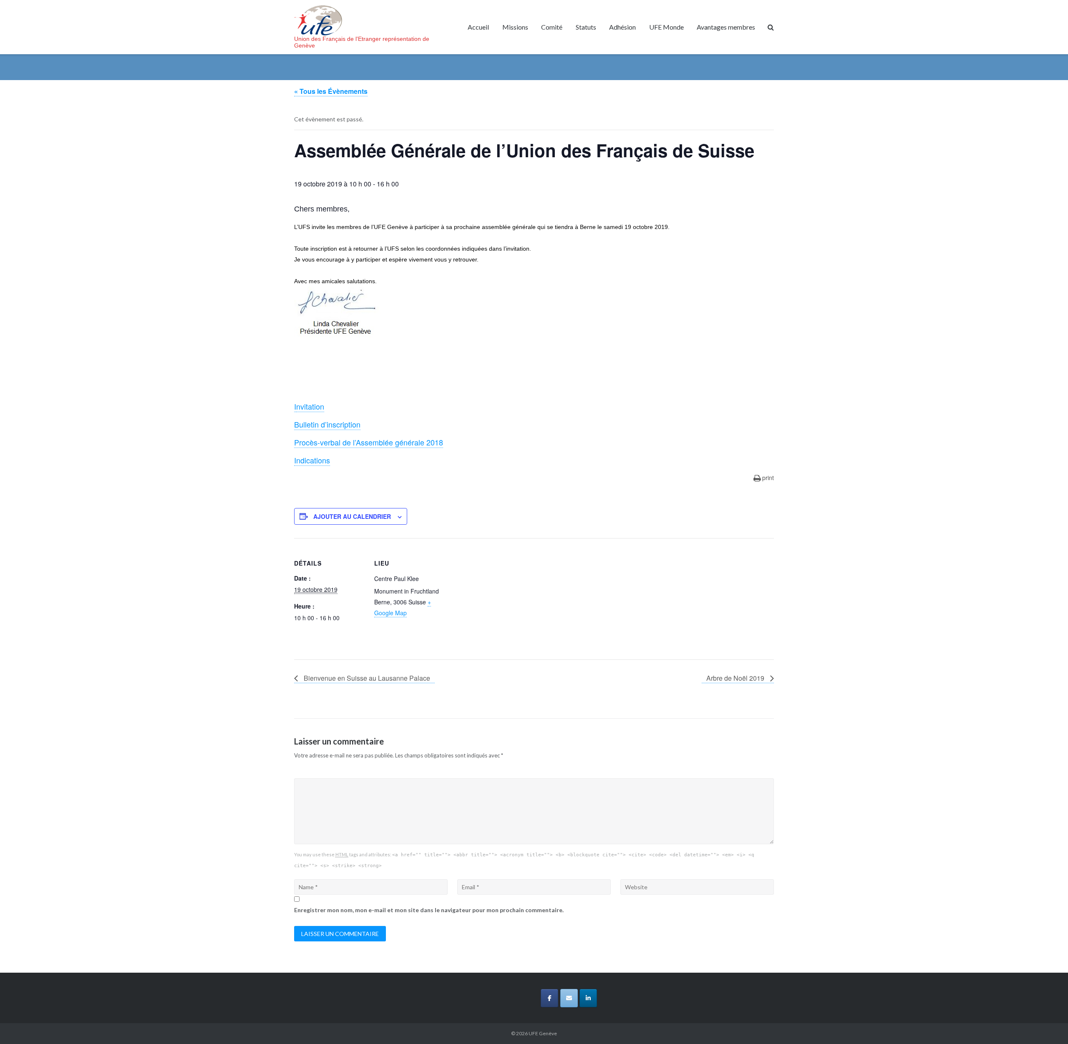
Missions (515, 27)
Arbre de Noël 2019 (736, 678)
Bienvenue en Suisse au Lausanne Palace (366, 678)
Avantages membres (726, 27)
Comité (551, 27)
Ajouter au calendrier (352, 516)
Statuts (586, 27)
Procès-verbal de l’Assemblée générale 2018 (368, 442)
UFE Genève (543, 1033)
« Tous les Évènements (331, 91)
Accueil (478, 27)
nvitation (310, 406)
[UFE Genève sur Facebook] (549, 998)
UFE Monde (666, 27)
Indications (312, 460)
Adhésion (622, 27)
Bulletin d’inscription (327, 424)
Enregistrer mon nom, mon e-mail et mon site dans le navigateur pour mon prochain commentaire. (429, 909)
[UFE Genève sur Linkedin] (588, 998)
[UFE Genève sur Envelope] (569, 998)
